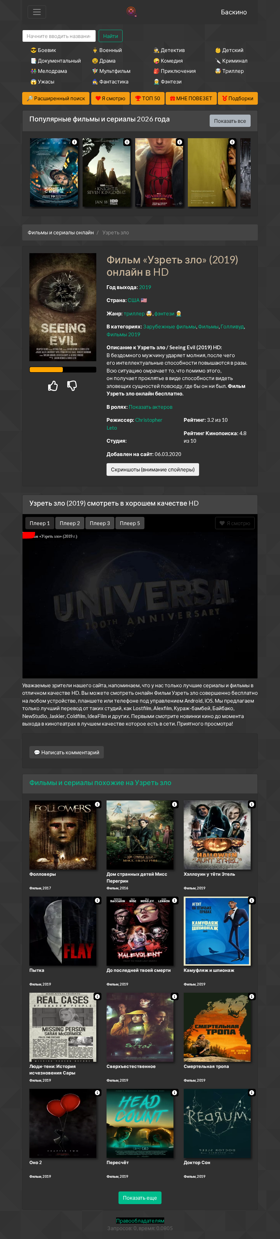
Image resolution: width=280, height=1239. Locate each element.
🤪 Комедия (168, 60)
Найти (110, 36)
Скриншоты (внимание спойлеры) (153, 469)
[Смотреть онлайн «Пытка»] (62, 930)
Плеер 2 (70, 523)
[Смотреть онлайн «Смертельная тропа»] (217, 1026)
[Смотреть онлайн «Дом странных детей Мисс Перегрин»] (140, 834)
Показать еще (140, 1198)
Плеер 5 (130, 523)
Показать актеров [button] (150, 407)
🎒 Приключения (174, 71)
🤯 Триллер (229, 71)
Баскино (234, 12)
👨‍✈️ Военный (107, 50)
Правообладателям (140, 1220)
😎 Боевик (43, 50)
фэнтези (164, 313)
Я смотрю (237, 523)
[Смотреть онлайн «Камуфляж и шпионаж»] (217, 930)
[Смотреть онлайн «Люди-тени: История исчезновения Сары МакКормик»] (62, 1026)
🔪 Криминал (231, 60)
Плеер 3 (100, 523)
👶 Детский (229, 50)
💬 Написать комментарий (66, 752)
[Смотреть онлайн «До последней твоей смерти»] (140, 930)
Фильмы (208, 326)
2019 (145, 287)
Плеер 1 (40, 523)
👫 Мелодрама (48, 71)
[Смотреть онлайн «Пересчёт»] (140, 1122)
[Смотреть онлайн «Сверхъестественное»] (140, 1026)
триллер (134, 313)
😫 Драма (103, 60)
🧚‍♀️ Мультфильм (111, 71)
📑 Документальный (51, 60)
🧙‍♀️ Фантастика (110, 81)
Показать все (230, 121)
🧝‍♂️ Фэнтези (167, 81)
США (134, 300)
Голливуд (232, 326)
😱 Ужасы (42, 81)
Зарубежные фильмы (169, 326)
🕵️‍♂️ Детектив (169, 50)
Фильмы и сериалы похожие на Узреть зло (100, 782)
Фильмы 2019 (123, 334)
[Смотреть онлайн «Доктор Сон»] (217, 1122)
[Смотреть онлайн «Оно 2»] (62, 1122)
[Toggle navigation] (37, 11)
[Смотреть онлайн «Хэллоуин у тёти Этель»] (217, 834)
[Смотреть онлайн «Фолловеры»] (62, 834)
